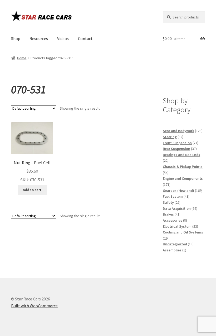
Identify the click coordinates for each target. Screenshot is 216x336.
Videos (63, 38)
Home (21, 58)
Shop (15, 38)
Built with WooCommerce (34, 305)
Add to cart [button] (32, 189)
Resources (39, 38)
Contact (85, 38)
